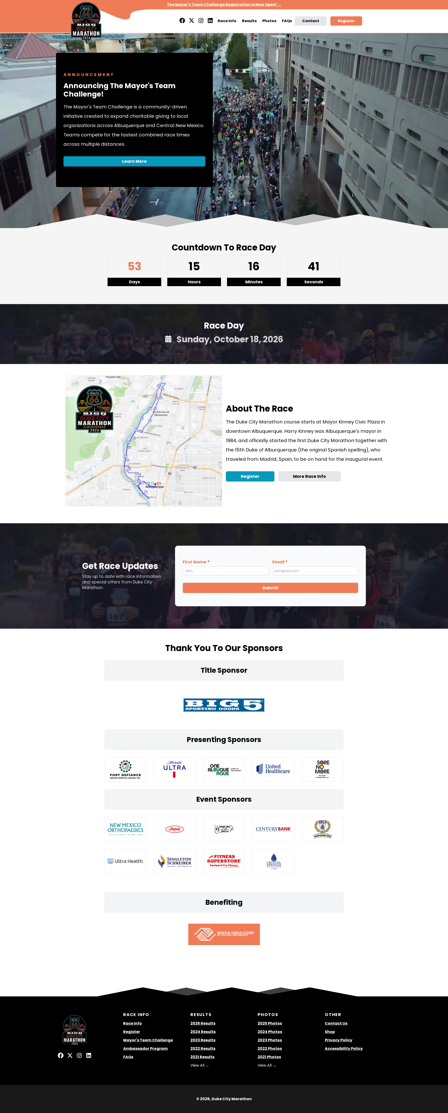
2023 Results (202, 1040)
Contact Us (336, 1023)
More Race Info (309, 476)
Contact (310, 21)
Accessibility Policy (344, 1048)
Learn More (134, 161)
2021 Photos (269, 1057)
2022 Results (202, 1048)
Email (280, 562)
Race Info (227, 21)
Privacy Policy (338, 1040)
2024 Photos (270, 1031)
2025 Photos (270, 1023)
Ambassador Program (145, 1048)
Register (346, 21)
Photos (269, 21)
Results (249, 21)
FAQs (287, 21)
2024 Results (203, 1031)
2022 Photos (270, 1048)
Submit (270, 588)
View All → (199, 1065)
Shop (330, 1031)
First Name (196, 562)
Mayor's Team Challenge (148, 1040)
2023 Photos (270, 1040)
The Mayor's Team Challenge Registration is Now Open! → (224, 4)
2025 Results (202, 1023)
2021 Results (202, 1057)
